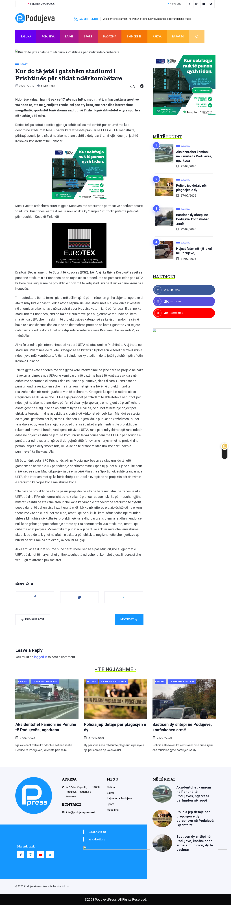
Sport (88, 36)
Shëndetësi (134, 36)
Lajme (69, 36)
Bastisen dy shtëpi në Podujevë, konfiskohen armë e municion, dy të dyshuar (194, 843)
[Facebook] (189, 4)
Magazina (109, 36)
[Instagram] (30, 854)
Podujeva (48, 36)
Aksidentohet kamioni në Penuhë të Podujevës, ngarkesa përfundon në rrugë (147, 18)
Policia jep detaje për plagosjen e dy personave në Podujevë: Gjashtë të (195, 818)
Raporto (178, 36)
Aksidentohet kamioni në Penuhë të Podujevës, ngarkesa (194, 156)
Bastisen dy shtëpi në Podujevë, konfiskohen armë (192, 219)
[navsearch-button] (196, 36)
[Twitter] (211, 4)
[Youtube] (204, 4)
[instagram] (197, 4)
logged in (40, 657)
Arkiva (157, 36)
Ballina (26, 36)
